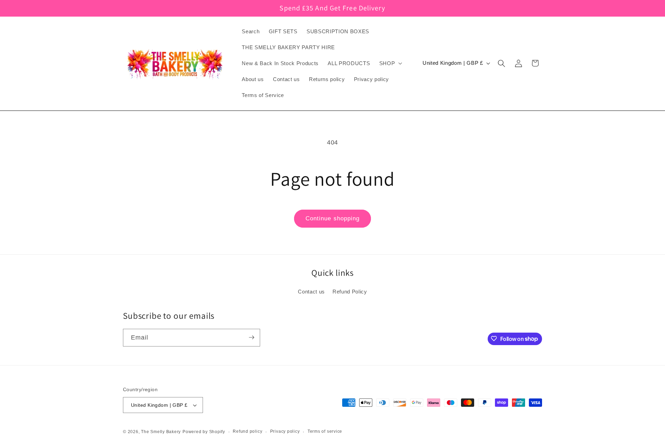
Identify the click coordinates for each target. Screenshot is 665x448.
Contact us (311, 292)
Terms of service (325, 431)
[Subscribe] (251, 337)
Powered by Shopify (204, 431)
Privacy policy (285, 431)
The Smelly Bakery (161, 431)
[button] (389, 63)
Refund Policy (349, 292)
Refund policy (247, 431)
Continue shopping (332, 218)
